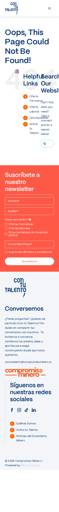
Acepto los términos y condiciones (30, 252)
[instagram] (19, 410)
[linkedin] (34, 410)
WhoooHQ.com (30, 465)
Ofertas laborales (19, 228)
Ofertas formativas (20, 224)
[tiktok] (26, 410)
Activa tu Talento (27, 430)
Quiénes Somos (26, 423)
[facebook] (12, 410)
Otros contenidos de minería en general (28, 234)
